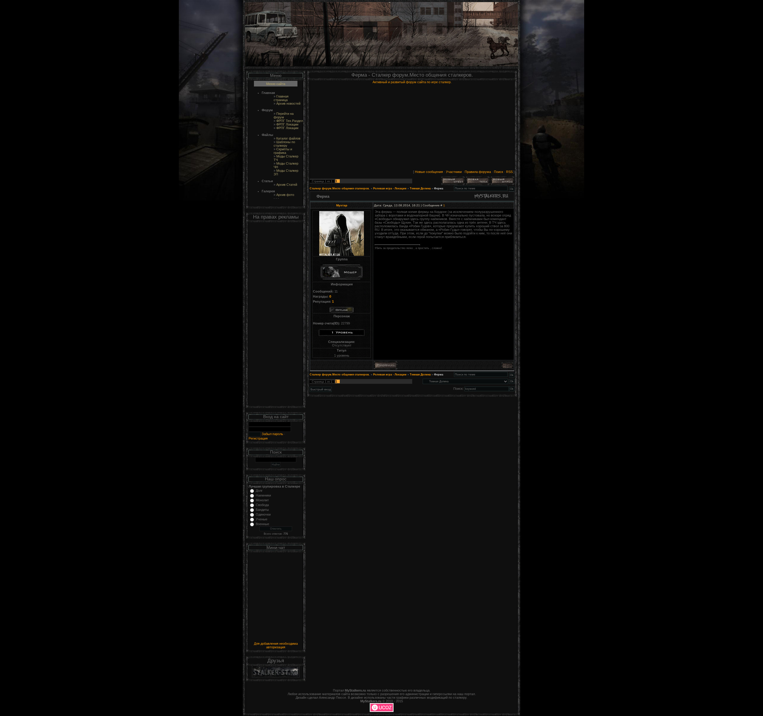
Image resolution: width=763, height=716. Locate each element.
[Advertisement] (276, 315)
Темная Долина (420, 188)
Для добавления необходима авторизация (276, 645)
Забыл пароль (272, 434)
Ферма (438, 188)
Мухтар (341, 205)
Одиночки (263, 514)
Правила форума (478, 172)
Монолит (262, 500)
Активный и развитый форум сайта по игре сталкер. (412, 82)
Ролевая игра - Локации (390, 188)
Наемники (263, 495)
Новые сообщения (429, 172)
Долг (259, 490)
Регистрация (258, 438)
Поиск (498, 172)
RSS (509, 172)
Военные (262, 524)
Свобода (262, 505)
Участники (454, 172)
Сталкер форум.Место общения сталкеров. (340, 188)
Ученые (261, 519)
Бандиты (262, 509)
